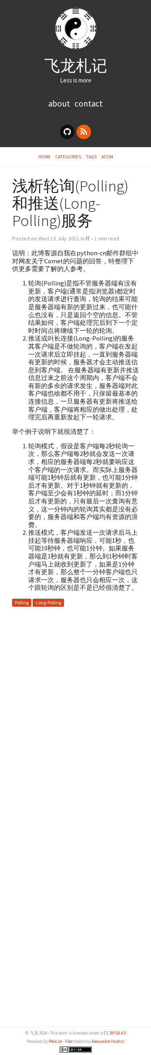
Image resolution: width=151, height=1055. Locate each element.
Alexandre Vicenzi (107, 1041)
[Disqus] (75, 713)
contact (88, 103)
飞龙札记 (75, 65)
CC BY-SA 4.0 (114, 1033)
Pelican (55, 1041)
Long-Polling (48, 602)
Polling (22, 602)
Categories (68, 157)
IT (88, 238)
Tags (91, 157)
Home (45, 157)
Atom (107, 157)
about (59, 103)
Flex (69, 1041)
